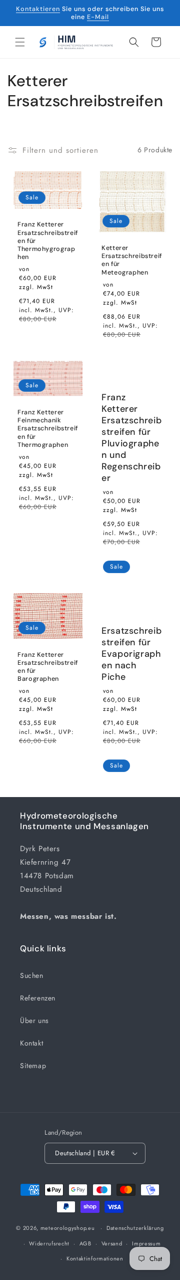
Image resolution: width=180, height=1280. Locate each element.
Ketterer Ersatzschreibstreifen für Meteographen (132, 260)
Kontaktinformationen (95, 1258)
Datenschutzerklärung (135, 1228)
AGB (86, 1243)
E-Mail (98, 17)
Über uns (34, 1020)
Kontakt (31, 1043)
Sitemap (33, 1066)
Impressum (146, 1243)
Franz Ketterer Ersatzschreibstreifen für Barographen (48, 667)
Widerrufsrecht (49, 1243)
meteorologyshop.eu (68, 1228)
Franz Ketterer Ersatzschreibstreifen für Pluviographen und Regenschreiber (132, 438)
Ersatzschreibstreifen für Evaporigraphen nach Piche (132, 654)
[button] (20, 42)
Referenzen (38, 998)
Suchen (32, 975)
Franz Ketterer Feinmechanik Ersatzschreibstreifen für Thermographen (48, 428)
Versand (112, 1243)
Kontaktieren (38, 9)
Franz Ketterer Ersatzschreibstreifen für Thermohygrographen (48, 240)
